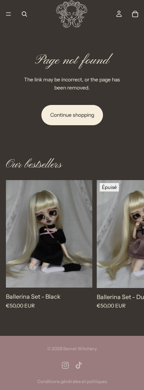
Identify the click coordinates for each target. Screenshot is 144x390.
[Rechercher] (24, 14)
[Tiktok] (78, 365)
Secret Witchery (80, 348)
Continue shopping (72, 115)
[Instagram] (65, 365)
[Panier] (135, 14)
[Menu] (8, 14)
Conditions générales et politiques (72, 381)
